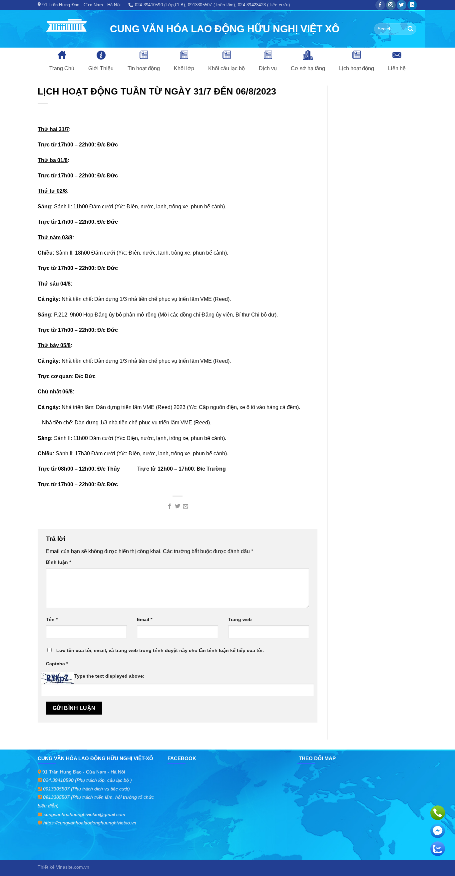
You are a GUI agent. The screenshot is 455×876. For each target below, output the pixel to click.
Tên (52, 619)
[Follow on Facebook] (380, 5)
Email (144, 619)
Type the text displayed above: (109, 676)
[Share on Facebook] (169, 507)
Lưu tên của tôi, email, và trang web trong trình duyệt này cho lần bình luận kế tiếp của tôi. (160, 650)
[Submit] (410, 29)
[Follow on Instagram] (391, 5)
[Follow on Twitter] (401, 5)
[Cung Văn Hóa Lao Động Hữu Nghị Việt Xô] (69, 29)
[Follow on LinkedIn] (412, 5)
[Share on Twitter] (177, 507)
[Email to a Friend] (185, 507)
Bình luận (58, 562)
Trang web (240, 619)
